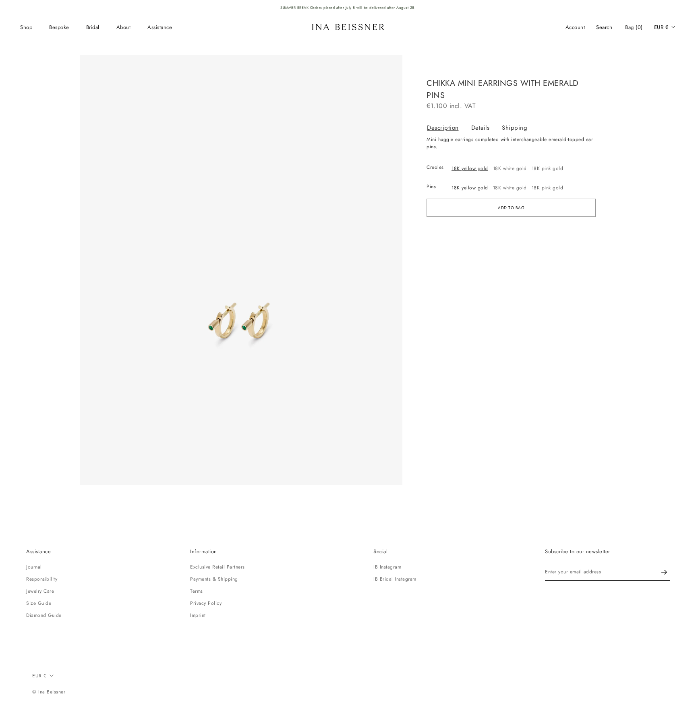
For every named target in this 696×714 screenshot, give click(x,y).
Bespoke (59, 27)
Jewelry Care (40, 591)
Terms (196, 591)
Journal (34, 567)
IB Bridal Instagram (394, 579)
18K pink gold (547, 168)
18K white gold (510, 168)
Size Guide (38, 603)
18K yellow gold (470, 168)
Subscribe (664, 572)
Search (604, 27)
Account (575, 27)
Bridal (92, 27)
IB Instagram (387, 567)
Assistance (159, 27)
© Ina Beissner (48, 691)
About (123, 27)
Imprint (198, 615)
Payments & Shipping (214, 579)
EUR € (661, 27)
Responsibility (41, 579)
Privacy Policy (206, 603)
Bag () (634, 27)
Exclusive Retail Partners (217, 567)
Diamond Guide (44, 615)
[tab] (449, 128)
